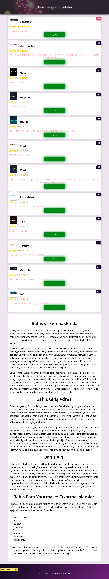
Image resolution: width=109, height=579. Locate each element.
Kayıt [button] (54, 35)
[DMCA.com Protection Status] (9, 570)
